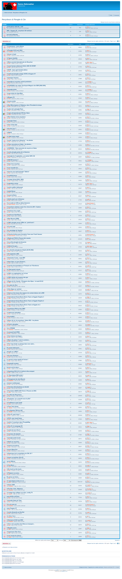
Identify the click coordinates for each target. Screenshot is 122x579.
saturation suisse (13, 183)
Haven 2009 (11, 485)
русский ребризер (12, 34)
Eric (88, 27)
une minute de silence (14, 535)
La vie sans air (12, 504)
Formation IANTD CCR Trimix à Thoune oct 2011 (22, 391)
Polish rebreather (13, 324)
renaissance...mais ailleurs (16, 46)
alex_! (88, 445)
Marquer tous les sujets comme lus (95, 41)
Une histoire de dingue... (15, 336)
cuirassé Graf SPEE (14, 332)
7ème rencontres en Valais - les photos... (20, 144)
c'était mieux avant (13, 136)
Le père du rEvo (12, 285)
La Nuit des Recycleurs (15, 395)
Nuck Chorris (11, 204)
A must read (11, 226)
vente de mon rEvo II (14, 430)
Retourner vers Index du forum (10, 547)
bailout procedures (13, 445)
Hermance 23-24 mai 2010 (15, 520)
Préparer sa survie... (14, 473)
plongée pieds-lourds (14, 438)
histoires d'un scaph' (14, 211)
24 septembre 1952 (13, 254)
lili (87, 301)
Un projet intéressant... (13, 348)
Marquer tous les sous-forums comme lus (110, 22)
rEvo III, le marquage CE (15, 426)
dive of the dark (12, 124)
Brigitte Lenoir (12, 528)
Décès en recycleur (13, 441)
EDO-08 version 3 (13, 160)
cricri (88, 101)
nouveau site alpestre (14, 434)
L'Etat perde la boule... (14, 269)
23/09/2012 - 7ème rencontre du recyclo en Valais (22, 148)
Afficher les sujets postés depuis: (43, 540)
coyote (89, 485)
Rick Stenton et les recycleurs (17, 117)
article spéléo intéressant (15, 187)
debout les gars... (13, 246)
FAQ (111, 15)
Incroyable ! (11, 316)
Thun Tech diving (13, 406)
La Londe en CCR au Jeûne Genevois (19, 203)
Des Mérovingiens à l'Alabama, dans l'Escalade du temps (25, 105)
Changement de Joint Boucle (16, 379)
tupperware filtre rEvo (14, 532)
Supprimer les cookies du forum (95, 567)
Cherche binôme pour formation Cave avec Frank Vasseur (25, 234)
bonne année (12, 101)
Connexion (116, 15)
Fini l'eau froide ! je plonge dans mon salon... (21, 344)
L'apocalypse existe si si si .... (17, 481)
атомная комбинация (13, 383)
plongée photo (12, 89)
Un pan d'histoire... (13, 355)
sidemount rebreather (14, 312)
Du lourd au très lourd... (15, 469)
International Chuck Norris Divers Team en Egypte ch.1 (24, 304)
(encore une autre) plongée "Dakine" (18, 171)
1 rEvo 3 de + (12, 516)
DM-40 (10, 132)
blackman (10, 290)
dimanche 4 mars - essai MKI (16, 258)
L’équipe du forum (83, 567)
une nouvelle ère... (13, 167)
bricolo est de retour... (13, 367)
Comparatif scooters (13, 363)
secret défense (11, 461)
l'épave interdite (12, 58)
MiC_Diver (89, 62)
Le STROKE (11, 328)
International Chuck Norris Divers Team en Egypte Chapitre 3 (26, 297)
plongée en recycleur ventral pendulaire (19, 81)
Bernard (89, 363)
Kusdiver (10, 51)
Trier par (61, 540)
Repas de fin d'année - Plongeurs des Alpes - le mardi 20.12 (25, 281)
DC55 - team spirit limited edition (17, 70)
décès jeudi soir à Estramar (16, 199)
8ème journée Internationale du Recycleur (20, 62)
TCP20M (89, 81)
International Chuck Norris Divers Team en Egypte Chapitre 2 (26, 301)
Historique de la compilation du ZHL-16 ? (20, 453)
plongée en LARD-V (12, 351)
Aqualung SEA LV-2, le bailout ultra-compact (21, 371)
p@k (88, 199)
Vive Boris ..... (12, 465)
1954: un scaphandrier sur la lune (18, 273)
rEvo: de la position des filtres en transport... (21, 524)
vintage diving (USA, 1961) (16, 179)
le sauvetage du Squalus (15, 230)
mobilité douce (12, 175)
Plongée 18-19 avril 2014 (15, 50)
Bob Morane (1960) (13, 218)
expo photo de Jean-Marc (15, 93)
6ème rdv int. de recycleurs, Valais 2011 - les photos (23, 320)
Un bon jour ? (12, 128)
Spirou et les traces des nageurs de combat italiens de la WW (26, 293)
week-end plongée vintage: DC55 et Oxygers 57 (22, 74)
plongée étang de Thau (15, 500)
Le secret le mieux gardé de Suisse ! (17, 359)
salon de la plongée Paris (15, 109)
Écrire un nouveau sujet (6, 41)
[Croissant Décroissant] (76, 540)
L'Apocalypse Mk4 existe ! (15, 375)
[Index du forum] (10, 6)
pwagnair (10, 380)
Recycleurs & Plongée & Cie (20, 12)
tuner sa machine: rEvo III (15, 457)
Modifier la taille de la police (117, 12)
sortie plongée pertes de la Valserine (19, 152)
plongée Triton (12, 121)
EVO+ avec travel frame (15, 418)
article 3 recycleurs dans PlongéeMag (19, 422)
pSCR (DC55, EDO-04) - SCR (15, 26)
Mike (88, 109)
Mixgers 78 (11, 97)
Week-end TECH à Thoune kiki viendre (19, 238)
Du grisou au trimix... (13, 477)
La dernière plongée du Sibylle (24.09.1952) (20, 250)
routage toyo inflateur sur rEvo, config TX (20, 492)
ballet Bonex (11, 191)
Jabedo (10, 407)
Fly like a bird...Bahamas (15, 488)
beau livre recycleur (14, 164)
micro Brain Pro (12, 449)
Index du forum (8, 12)
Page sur (113, 41)
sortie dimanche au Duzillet (16, 512)
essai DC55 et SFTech (13, 496)
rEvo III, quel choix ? (14, 414)
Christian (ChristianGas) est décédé (18, 387)
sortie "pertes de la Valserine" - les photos (20, 140)
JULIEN (10, 411)
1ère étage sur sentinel (14, 289)
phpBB (56, 570)
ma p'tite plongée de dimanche (17, 242)
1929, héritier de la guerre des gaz (18, 277)
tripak (88, 242)
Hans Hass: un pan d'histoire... (17, 261)
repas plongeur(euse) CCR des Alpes (19, 113)
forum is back (12, 54)
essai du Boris (12, 195)
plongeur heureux (13, 77)
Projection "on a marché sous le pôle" (19, 398)
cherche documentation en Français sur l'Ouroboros (23, 265)
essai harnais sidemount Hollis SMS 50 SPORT (22, 66)
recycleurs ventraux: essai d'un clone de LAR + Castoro (24, 207)
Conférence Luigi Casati (15, 402)
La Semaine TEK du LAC (15, 410)
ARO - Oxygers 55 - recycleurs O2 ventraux (19, 30)
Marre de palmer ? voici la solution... (19, 340)
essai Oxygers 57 (12, 508)
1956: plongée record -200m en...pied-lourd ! (21, 222)
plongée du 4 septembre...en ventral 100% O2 (21, 156)
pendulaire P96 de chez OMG (16, 308)
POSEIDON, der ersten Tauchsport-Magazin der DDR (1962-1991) (27, 85)
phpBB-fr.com (64, 571)
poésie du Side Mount (14, 214)
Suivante (117, 540)
